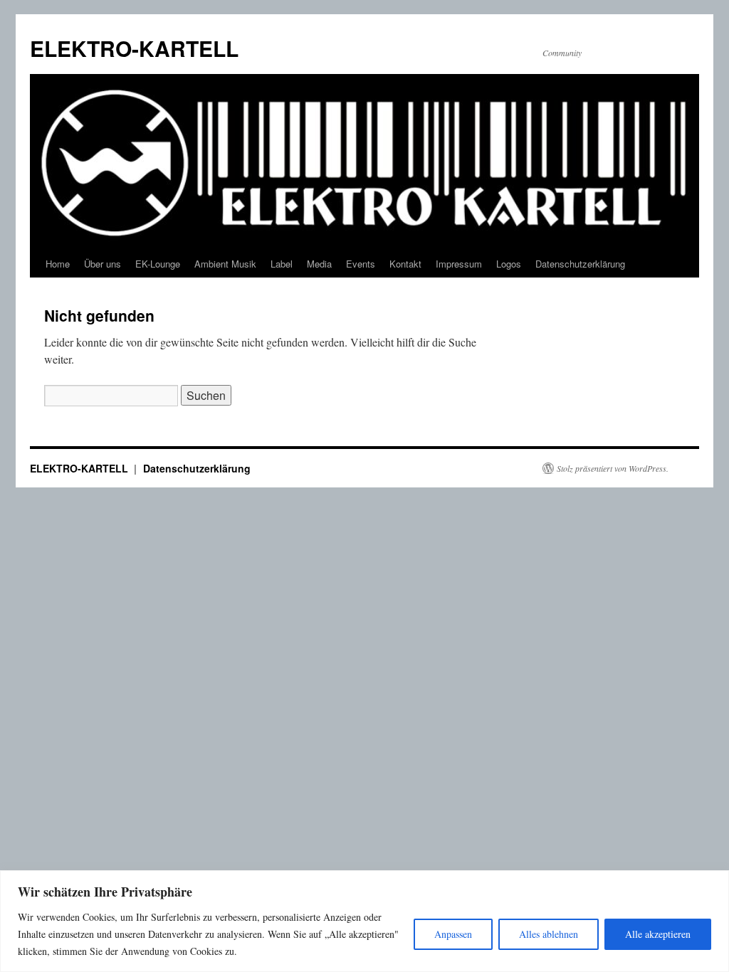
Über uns (102, 263)
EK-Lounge (157, 263)
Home (58, 263)
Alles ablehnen (548, 934)
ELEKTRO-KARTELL (134, 48)
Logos (508, 263)
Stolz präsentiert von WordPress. (612, 468)
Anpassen (453, 934)
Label (282, 263)
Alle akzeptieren (658, 934)
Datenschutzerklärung (580, 263)
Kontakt (405, 263)
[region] (364, 921)
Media (319, 263)
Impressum (459, 263)
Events (360, 263)
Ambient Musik (225, 263)
